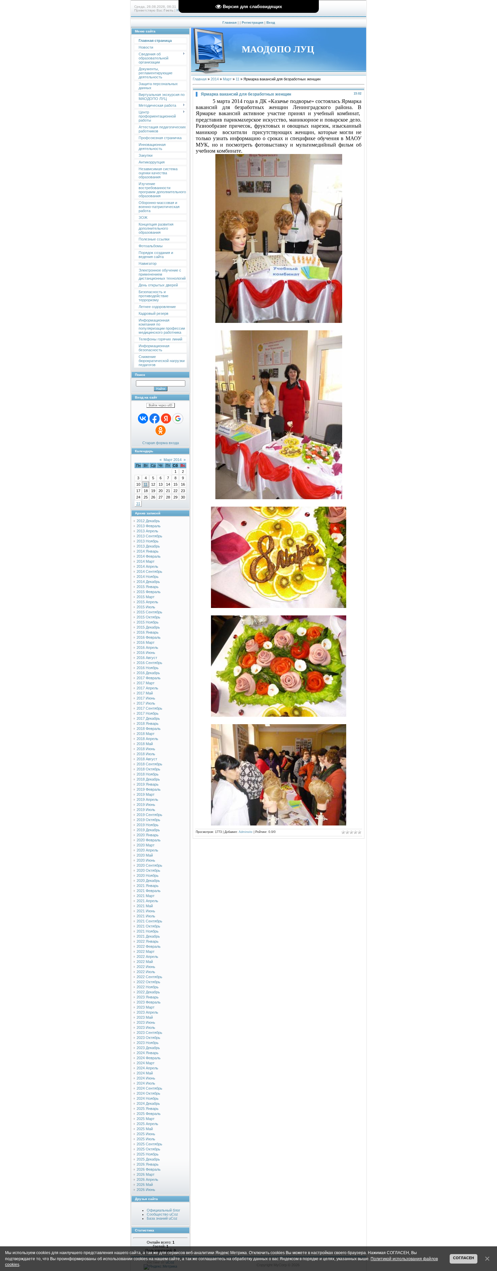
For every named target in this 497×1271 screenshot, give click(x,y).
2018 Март (146, 734)
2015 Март (146, 597)
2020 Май (145, 855)
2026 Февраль (149, 1169)
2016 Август (147, 658)
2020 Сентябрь (149, 865)
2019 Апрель (147, 799)
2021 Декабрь (148, 936)
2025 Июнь (146, 1134)
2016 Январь (148, 632)
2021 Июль (146, 916)
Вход (270, 22)
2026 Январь (148, 1164)
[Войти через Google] (177, 418)
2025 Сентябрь (149, 1144)
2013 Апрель (147, 531)
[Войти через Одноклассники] (161, 430)
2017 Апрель (147, 688)
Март (227, 79)
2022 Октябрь (148, 982)
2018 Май (145, 744)
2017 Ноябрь (148, 713)
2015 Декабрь (148, 627)
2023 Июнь (146, 1022)
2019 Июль (146, 810)
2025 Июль (146, 1139)
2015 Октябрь (148, 617)
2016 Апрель (147, 647)
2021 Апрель (147, 901)
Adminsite (246, 832)
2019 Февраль (149, 789)
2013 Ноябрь (148, 541)
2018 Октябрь (148, 769)
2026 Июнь (146, 1190)
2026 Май (145, 1185)
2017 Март (146, 683)
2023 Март (146, 1007)
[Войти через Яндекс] (166, 418)
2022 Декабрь (148, 992)
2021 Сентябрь (149, 921)
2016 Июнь (146, 653)
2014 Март (146, 561)
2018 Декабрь (148, 779)
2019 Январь (148, 784)
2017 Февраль (149, 678)
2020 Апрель (147, 850)
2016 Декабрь (148, 673)
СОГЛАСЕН (463, 1258)
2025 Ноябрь (148, 1154)
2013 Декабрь (148, 546)
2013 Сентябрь (149, 536)
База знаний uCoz (162, 1218)
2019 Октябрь (148, 820)
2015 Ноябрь (148, 622)
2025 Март (146, 1119)
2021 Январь (148, 886)
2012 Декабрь (148, 521)
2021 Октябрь (148, 926)
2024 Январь (148, 1053)
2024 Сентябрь (149, 1088)
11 (145, 484)
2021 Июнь (146, 911)
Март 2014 (173, 460)
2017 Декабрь (148, 718)
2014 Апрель (147, 566)
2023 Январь (148, 997)
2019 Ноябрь (148, 825)
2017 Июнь (146, 698)
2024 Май (145, 1073)
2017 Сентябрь (149, 708)
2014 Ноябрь (148, 577)
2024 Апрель (147, 1068)
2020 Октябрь (148, 870)
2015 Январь (148, 587)
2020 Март (146, 845)
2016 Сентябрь (149, 663)
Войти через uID (160, 405)
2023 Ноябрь (148, 1043)
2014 (215, 79)
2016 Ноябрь (148, 668)
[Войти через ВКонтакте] (143, 418)
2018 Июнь (146, 749)
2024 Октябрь (148, 1093)
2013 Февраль (149, 526)
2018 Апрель (147, 739)
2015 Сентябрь (149, 612)
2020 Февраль (149, 840)
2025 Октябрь (148, 1149)
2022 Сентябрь (149, 977)
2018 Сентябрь (149, 764)
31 (138, 504)
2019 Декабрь (148, 830)
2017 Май (145, 693)
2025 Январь (148, 1109)
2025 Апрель (147, 1124)
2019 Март (146, 794)
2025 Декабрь (148, 1159)
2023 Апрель (147, 1012)
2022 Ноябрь (148, 987)
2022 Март (146, 951)
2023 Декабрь (148, 1048)
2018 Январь (148, 723)
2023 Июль (146, 1027)
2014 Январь (148, 551)
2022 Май (145, 962)
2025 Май (145, 1129)
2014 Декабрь (148, 582)
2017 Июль (146, 703)
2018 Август (147, 759)
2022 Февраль (149, 946)
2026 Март (146, 1174)
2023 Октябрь (148, 1038)
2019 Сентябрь (149, 815)
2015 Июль (146, 607)
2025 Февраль (149, 1114)
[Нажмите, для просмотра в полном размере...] (278, 321)
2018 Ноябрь (148, 774)
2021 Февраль (149, 891)
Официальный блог (163, 1210)
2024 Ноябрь (148, 1098)
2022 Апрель (147, 957)
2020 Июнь (146, 860)
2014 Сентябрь (149, 571)
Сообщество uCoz (162, 1214)
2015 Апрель (147, 602)
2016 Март (146, 642)
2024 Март (146, 1063)
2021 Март (146, 896)
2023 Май (145, 1017)
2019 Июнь (146, 805)
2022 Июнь (146, 967)
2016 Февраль (149, 637)
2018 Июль (146, 754)
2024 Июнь (146, 1078)
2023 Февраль (149, 1002)
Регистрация (252, 22)
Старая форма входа (160, 443)
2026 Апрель (147, 1179)
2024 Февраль (149, 1058)
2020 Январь (148, 835)
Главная (229, 22)
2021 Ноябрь (148, 931)
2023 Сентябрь (149, 1033)
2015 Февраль (149, 592)
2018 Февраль (149, 729)
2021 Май (145, 906)
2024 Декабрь (148, 1103)
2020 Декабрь (148, 881)
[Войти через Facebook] (154, 418)
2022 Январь (148, 941)
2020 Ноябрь (148, 875)
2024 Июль (146, 1083)
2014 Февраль (149, 556)
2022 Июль (146, 972)
